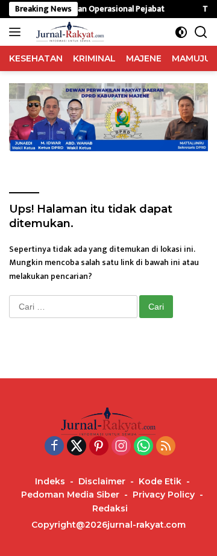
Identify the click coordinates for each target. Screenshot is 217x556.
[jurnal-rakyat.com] (68, 32)
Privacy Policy (164, 494)
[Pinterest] (98, 447)
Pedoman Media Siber (70, 494)
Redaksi (110, 508)
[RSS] (165, 447)
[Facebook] (54, 447)
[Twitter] (76, 447)
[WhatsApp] (143, 447)
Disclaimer (101, 481)
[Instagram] (121, 447)
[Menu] (17, 32)
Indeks (50, 481)
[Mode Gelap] (181, 32)
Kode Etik (160, 481)
